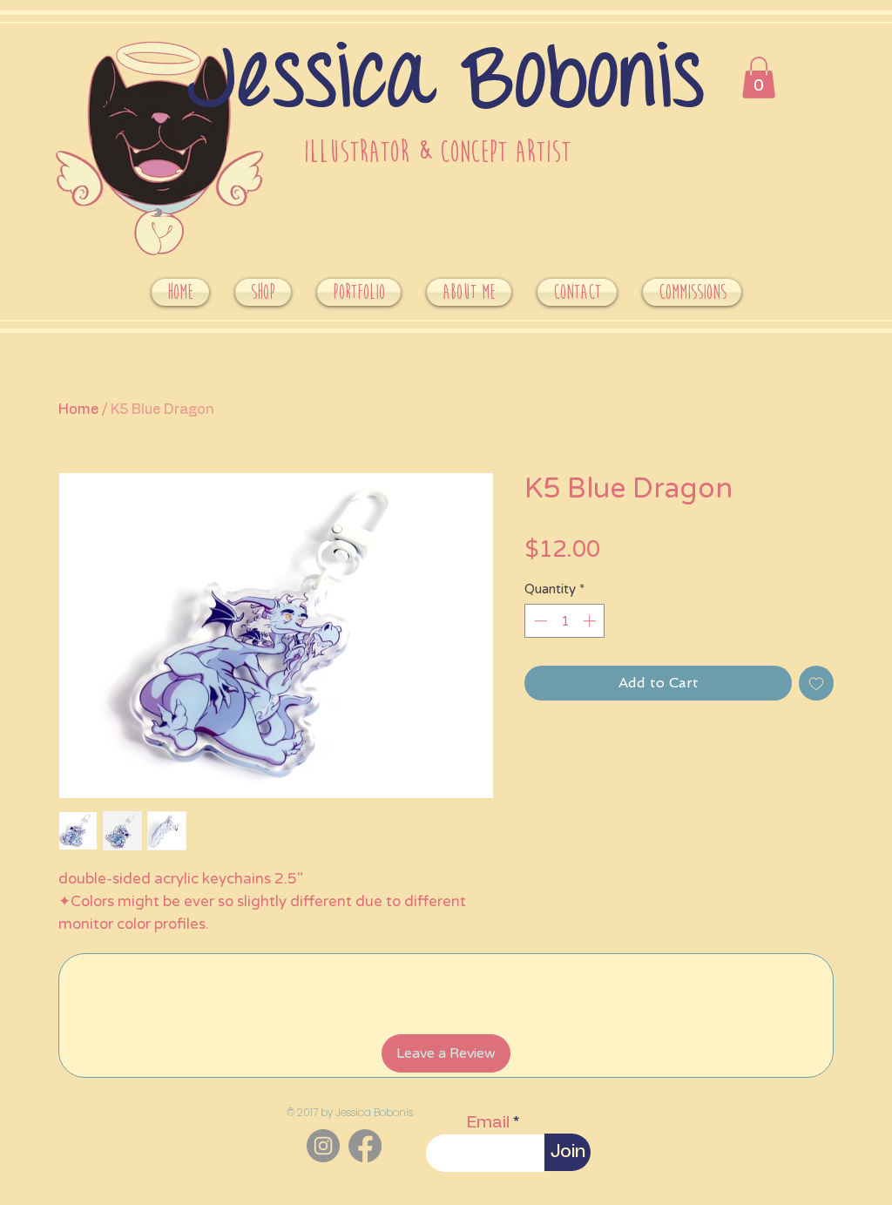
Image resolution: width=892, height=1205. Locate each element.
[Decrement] (539, 621)
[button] (758, 77)
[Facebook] (365, 1145)
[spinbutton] (565, 621)
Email (488, 1122)
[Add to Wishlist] (816, 683)
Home (78, 409)
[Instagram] (323, 1145)
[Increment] (591, 621)
